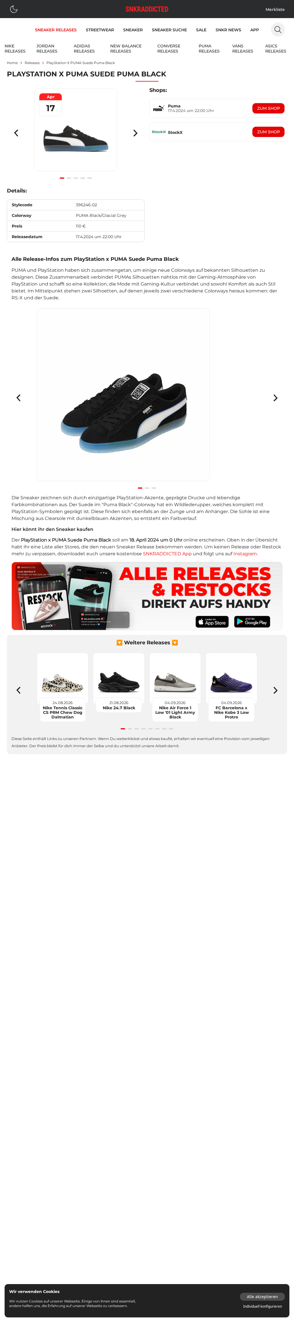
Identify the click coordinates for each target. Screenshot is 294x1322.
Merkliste (275, 9)
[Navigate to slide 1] (62, 178)
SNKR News (228, 29)
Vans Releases (242, 48)
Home (12, 63)
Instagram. (245, 553)
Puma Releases (209, 48)
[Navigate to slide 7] (164, 729)
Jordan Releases (46, 48)
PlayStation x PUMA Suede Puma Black (81, 63)
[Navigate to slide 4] (82, 178)
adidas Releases (84, 48)
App (254, 29)
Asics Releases (275, 48)
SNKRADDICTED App (167, 553)
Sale (201, 29)
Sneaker (133, 29)
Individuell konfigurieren (262, 1306)
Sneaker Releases (56, 29)
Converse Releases (168, 48)
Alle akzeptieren (262, 1296)
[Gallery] (75, 133)
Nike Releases (15, 48)
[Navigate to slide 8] (171, 729)
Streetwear (100, 29)
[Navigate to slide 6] (157, 729)
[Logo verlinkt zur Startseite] (147, 9)
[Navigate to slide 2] (68, 178)
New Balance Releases (126, 48)
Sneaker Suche (169, 29)
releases (32, 63)
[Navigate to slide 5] (89, 178)
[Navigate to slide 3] (75, 178)
